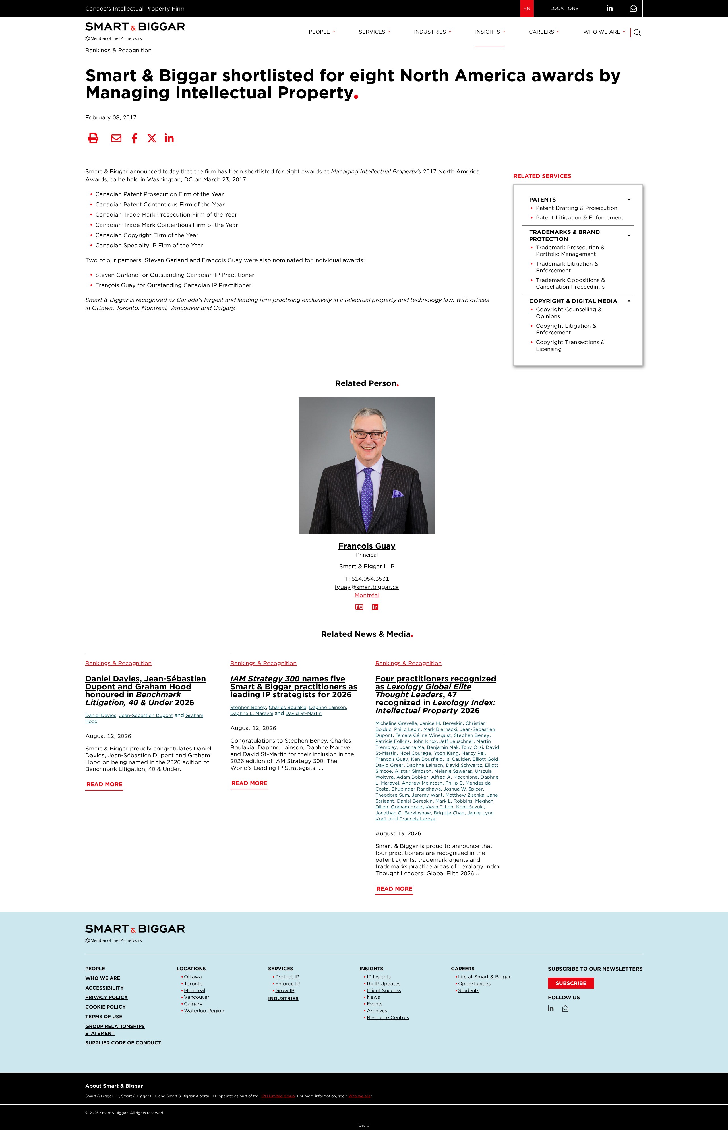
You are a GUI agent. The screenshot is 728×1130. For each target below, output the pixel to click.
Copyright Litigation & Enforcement (566, 329)
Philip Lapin (407, 729)
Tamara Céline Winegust (423, 735)
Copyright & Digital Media (573, 301)
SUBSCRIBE (571, 983)
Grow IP (284, 990)
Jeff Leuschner (456, 741)
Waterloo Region (204, 1010)
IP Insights (379, 977)
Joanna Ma (412, 747)
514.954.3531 (370, 578)
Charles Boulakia (287, 707)
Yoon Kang (446, 753)
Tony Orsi (472, 747)
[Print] (93, 138)
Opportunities (474, 983)
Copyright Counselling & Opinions (569, 313)
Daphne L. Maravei (251, 713)
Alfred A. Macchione (454, 777)
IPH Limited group (278, 1096)
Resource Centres (388, 1017)
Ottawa (193, 977)
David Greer (389, 765)
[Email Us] (633, 8)
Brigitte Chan (449, 813)
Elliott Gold (485, 759)
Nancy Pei (473, 753)
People (319, 32)
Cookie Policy (105, 1007)
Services (372, 32)
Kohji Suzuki (470, 807)
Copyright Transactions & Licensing (570, 345)
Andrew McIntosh (422, 783)
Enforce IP (287, 983)
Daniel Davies (100, 715)
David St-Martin (304, 713)
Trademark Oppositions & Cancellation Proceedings (570, 283)
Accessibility (104, 988)
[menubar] (467, 32)
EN (527, 8)
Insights (487, 32)
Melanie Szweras (453, 771)
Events (374, 1004)
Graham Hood (407, 807)
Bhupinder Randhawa (416, 789)
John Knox (425, 741)
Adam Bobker (412, 777)
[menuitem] (321, 32)
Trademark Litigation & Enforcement (567, 267)
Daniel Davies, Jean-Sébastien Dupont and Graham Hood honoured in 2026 (145, 690)
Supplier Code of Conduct (123, 1043)
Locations (564, 8)
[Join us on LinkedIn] (610, 8)
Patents (542, 199)
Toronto (193, 983)
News (373, 997)
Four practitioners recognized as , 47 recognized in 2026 (435, 694)
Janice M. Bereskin (441, 723)
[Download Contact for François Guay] (359, 607)
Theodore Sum (392, 795)
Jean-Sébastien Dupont (146, 715)
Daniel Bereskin (415, 801)
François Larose (417, 819)
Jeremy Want (427, 795)
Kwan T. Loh (439, 807)
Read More (104, 784)
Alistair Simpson (413, 771)
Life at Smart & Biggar (484, 977)
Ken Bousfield (427, 759)
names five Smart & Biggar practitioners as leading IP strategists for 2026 (293, 686)
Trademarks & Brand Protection (564, 235)
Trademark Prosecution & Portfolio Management (570, 251)
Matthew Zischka (465, 795)
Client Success (384, 990)
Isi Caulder (458, 759)
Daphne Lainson (327, 707)
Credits (364, 1125)
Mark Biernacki (440, 729)
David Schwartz (464, 765)
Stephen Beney (248, 707)
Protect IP (287, 977)
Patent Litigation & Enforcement (580, 217)
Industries (430, 32)
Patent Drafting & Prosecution (576, 208)
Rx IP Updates (383, 983)
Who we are (601, 32)
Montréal (367, 595)
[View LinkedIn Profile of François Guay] (375, 607)
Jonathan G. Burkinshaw (403, 813)
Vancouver (196, 997)
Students (468, 990)
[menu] (578, 275)
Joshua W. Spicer (463, 789)
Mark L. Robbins (453, 801)
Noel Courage (415, 753)
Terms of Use (103, 1016)
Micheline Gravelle (396, 723)
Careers (541, 32)
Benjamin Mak (442, 747)
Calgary (193, 1004)
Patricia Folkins (392, 741)
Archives (377, 1010)
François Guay (367, 546)
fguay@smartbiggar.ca (367, 587)
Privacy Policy (106, 997)
